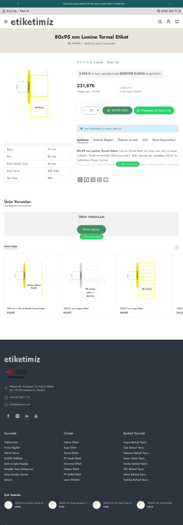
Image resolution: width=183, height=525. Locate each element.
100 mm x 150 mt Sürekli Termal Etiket (25, 308)
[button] (169, 3)
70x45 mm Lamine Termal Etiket (30, 503)
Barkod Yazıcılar (134, 433)
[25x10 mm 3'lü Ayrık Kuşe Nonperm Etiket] (97, 505)
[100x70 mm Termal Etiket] (141, 505)
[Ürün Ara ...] (160, 21)
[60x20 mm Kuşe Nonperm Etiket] (52, 505)
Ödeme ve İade (128, 140)
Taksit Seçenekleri (163, 140)
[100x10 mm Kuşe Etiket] (144, 280)
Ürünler (68, 433)
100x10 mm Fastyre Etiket (75, 308)
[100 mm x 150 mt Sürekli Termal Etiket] (31, 280)
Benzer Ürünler (10, 247)
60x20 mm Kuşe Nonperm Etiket (74, 503)
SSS (145, 140)
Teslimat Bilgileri (103, 140)
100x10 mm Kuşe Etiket (131, 308)
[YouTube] (36, 416)
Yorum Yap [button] (113, 62)
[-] (84, 110)
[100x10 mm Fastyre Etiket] (87, 280)
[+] (98, 110)
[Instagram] (17, 416)
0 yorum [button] (98, 62)
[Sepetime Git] (177, 21)
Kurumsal (10, 433)
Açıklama (82, 140)
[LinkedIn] (27, 416)
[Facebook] (8, 416)
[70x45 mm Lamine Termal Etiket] (8, 505)
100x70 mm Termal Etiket (159, 503)
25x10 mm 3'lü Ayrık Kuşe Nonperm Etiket (118, 503)
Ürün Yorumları (17, 201)
